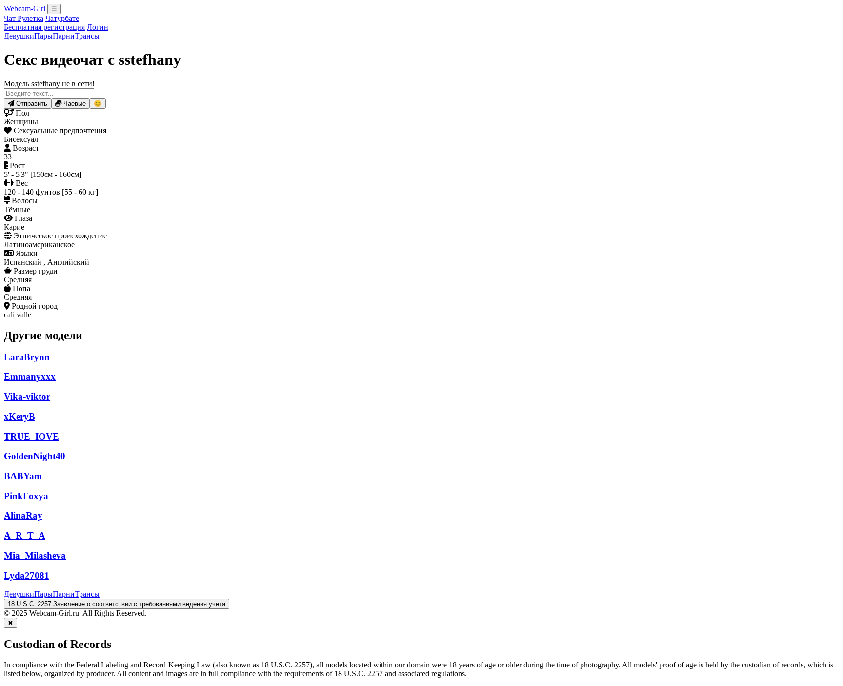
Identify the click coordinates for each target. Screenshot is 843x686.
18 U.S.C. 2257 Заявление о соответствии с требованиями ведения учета (116, 604)
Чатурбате (62, 18)
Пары (43, 36)
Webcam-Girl (24, 8)
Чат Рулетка (23, 18)
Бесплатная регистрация (44, 27)
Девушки (19, 36)
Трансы (87, 36)
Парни (64, 36)
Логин (97, 27)
